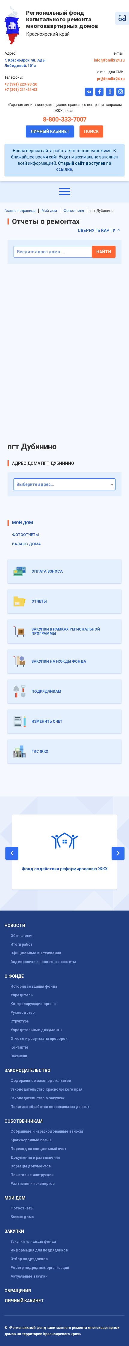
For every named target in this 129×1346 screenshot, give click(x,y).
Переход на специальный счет (38, 1149)
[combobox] (65, 484)
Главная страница (19, 211)
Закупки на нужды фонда (33, 1241)
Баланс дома (26, 544)
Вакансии (18, 1056)
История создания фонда (33, 986)
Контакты (19, 1047)
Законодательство (27, 1070)
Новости (14, 925)
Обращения (17, 1291)
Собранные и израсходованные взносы (46, 1131)
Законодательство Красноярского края (46, 1089)
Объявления (21, 936)
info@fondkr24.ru (109, 60)
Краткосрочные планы (30, 1140)
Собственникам (23, 1121)
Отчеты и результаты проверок (39, 1039)
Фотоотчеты (73, 211)
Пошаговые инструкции (31, 1175)
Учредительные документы (36, 1030)
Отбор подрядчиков (29, 1259)
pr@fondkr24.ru (110, 79)
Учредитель (21, 995)
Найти (103, 251)
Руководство (22, 1012)
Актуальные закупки (28, 1276)
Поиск (91, 131)
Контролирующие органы (33, 1004)
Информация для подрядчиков (39, 1250)
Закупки (14, 1231)
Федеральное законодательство (40, 1081)
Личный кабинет (50, 131)
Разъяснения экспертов (32, 1184)
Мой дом (49, 211)
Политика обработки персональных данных (49, 1107)
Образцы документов (30, 1166)
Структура (19, 1021)
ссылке (64, 169)
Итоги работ (21, 944)
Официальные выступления (35, 953)
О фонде (14, 976)
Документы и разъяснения (35, 1157)
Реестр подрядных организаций (39, 1268)
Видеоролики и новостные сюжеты (43, 962)
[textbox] (64, 485)
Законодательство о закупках (37, 1098)
